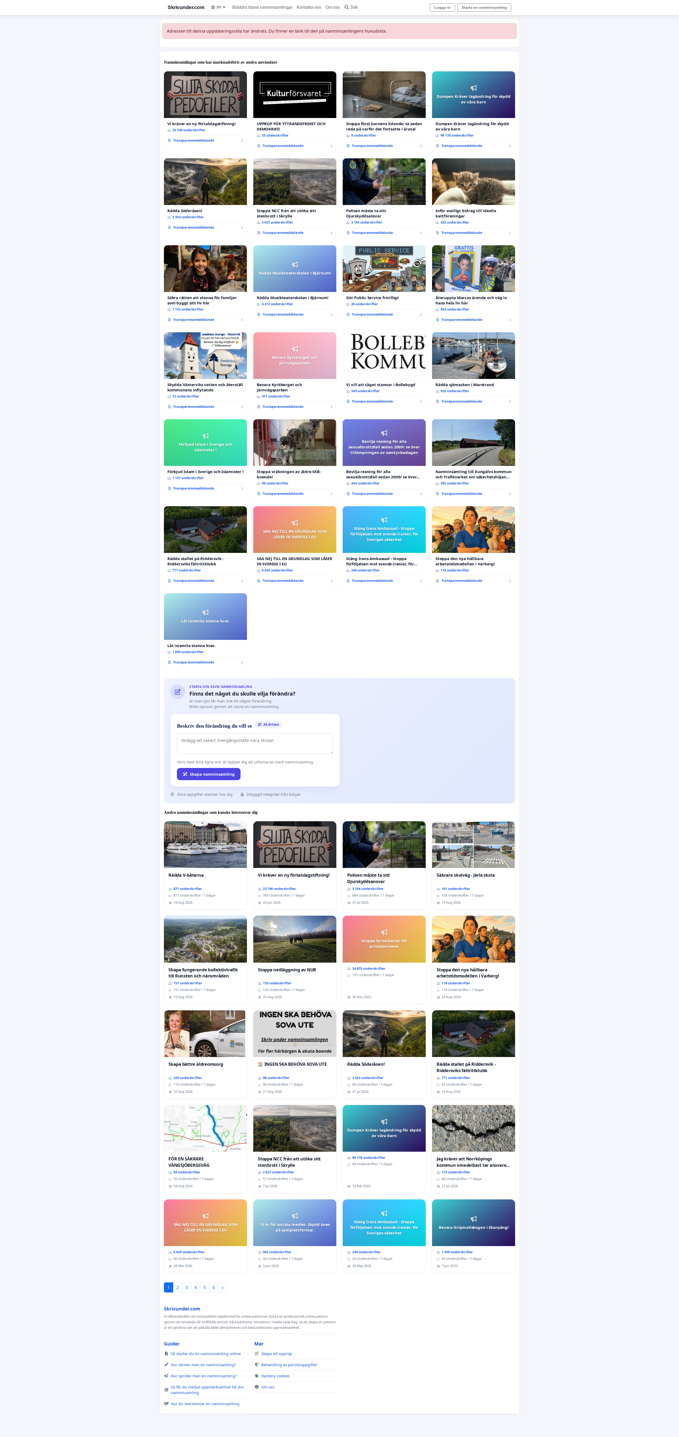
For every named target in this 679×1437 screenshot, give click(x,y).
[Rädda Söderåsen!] (205, 196)
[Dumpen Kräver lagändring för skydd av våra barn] (473, 111)
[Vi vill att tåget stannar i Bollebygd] (384, 370)
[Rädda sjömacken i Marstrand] (473, 370)
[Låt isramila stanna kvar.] (205, 631)
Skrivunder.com (186, 7)
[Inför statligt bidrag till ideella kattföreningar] (473, 198)
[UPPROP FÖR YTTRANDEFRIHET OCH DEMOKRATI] (294, 111)
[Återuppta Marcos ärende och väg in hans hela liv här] (473, 285)
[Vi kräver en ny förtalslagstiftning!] (205, 109)
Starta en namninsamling (484, 7)
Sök (354, 7)
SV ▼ (221, 7)
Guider (172, 1343)
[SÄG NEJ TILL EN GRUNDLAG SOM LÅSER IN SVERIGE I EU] (294, 546)
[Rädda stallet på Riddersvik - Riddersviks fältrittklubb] (205, 546)
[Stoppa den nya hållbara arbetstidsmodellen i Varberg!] (473, 546)
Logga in (442, 7)
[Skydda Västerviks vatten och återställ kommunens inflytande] (205, 372)
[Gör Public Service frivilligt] (384, 283)
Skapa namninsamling (212, 774)
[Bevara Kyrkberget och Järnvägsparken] (294, 372)
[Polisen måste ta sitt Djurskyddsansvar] (384, 198)
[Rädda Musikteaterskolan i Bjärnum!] (294, 283)
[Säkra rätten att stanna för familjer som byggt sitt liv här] (205, 285)
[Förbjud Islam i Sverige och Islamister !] (205, 457)
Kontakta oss (309, 7)
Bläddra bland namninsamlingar (262, 7)
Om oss (332, 7)
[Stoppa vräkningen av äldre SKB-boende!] (294, 459)
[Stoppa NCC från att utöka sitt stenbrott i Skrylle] (294, 198)
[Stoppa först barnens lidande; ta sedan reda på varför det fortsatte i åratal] (384, 111)
